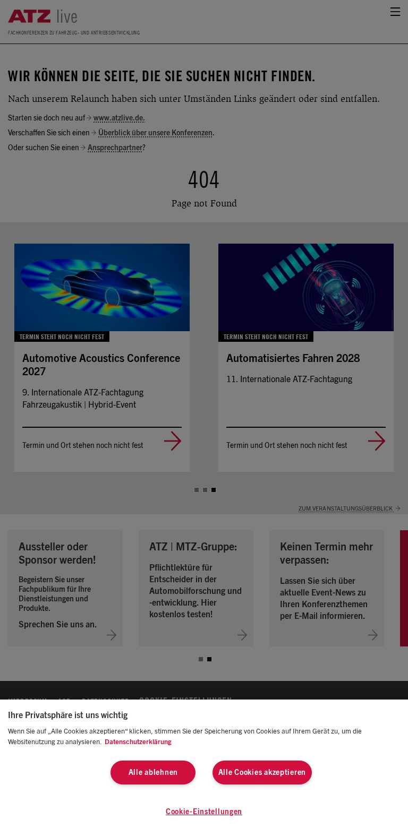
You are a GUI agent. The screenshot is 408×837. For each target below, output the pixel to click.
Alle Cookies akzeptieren (262, 772)
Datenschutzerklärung (138, 742)
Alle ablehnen (153, 772)
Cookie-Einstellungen (204, 812)
